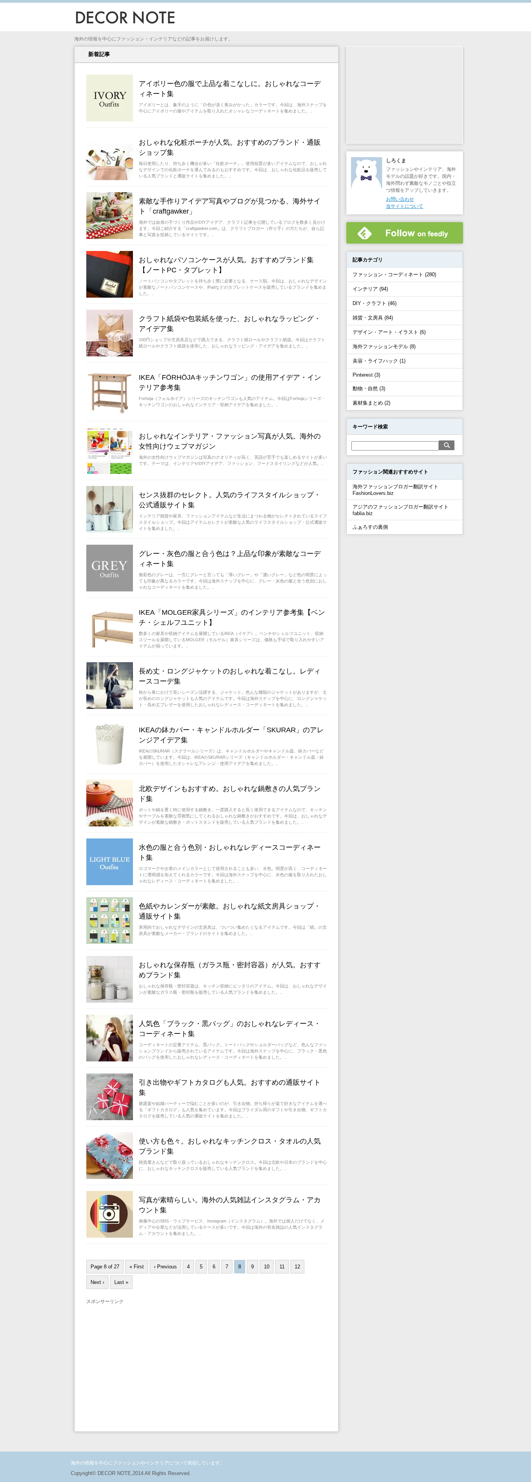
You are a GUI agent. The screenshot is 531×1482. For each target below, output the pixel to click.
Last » (121, 1282)
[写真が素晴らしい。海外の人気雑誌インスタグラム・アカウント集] (109, 1235)
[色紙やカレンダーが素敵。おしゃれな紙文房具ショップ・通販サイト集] (109, 941)
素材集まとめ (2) (371, 403)
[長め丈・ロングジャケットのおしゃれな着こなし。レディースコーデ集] (109, 706)
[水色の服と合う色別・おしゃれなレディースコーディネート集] (109, 883)
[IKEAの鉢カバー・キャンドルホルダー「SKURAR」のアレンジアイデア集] (109, 765)
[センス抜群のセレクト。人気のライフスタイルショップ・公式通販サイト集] (109, 530)
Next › (97, 1282)
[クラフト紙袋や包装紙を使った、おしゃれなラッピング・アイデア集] (109, 354)
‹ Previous (165, 1267)
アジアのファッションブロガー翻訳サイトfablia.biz (401, 510)
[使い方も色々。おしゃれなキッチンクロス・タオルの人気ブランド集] (109, 1176)
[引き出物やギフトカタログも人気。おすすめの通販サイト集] (109, 1118)
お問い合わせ (400, 199)
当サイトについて (404, 206)
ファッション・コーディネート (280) (394, 274)
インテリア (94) (370, 289)
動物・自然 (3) (369, 388)
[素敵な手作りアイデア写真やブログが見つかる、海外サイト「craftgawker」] (109, 236)
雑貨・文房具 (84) (373, 318)
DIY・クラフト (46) (375, 303)
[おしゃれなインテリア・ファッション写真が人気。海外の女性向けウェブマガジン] (109, 471)
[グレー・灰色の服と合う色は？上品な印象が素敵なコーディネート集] (109, 589)
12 (297, 1267)
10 (266, 1267)
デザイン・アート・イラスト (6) (389, 332)
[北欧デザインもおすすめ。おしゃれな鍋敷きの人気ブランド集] (109, 824)
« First (136, 1267)
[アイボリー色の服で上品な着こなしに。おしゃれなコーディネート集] (109, 119)
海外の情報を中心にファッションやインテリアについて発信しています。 (148, 1463)
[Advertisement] (151, 1361)
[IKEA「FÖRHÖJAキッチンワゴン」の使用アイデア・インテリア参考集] (109, 413)
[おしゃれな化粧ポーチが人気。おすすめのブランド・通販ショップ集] (109, 178)
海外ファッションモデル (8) (384, 346)
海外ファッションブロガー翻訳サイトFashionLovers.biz (395, 490)
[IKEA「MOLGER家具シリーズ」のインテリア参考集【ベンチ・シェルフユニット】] (109, 648)
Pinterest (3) (366, 375)
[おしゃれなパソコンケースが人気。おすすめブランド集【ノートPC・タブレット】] (109, 295)
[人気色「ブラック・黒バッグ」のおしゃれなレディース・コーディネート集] (109, 1059)
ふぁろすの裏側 (370, 527)
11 (282, 1267)
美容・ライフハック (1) (379, 361)
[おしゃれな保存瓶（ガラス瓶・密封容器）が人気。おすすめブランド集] (109, 1000)
